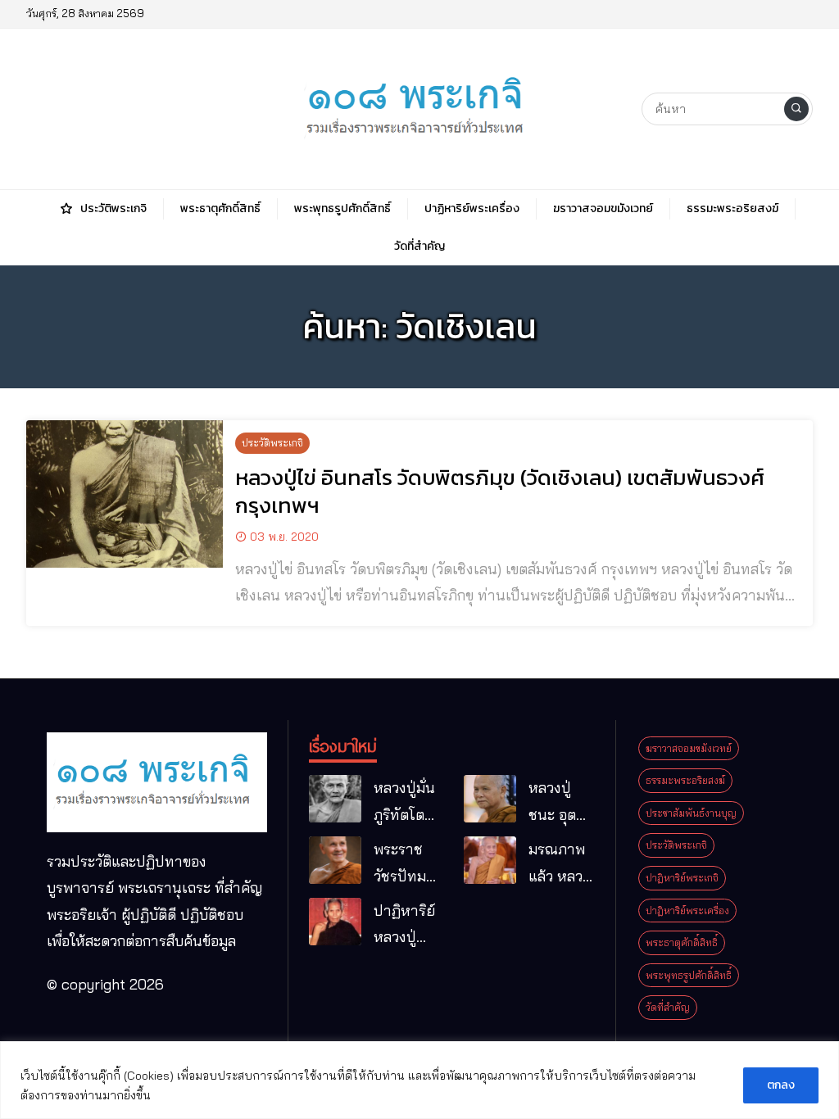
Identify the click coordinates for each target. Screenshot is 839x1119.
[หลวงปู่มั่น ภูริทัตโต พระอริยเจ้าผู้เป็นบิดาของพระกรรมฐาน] (335, 798)
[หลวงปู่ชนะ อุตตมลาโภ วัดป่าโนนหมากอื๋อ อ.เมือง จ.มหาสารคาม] (490, 798)
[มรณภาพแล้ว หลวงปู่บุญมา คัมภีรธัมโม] (490, 860)
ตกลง (781, 1085)
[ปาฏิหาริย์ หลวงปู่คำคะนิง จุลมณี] (335, 921)
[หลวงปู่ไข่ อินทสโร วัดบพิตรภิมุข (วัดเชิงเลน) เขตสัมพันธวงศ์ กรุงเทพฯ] (124, 494)
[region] (419, 1080)
